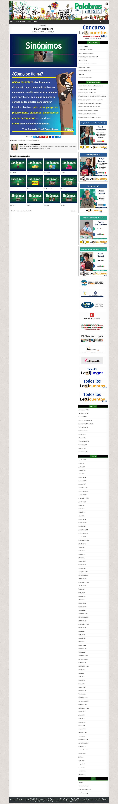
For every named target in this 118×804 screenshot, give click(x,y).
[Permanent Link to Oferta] (35, 181)
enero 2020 (81, 736)
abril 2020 (81, 725)
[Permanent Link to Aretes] (18, 181)
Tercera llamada (83, 46)
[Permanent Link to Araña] (35, 197)
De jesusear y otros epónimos (87, 63)
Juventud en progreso (94, 103)
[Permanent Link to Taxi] (35, 164)
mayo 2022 (81, 638)
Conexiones (81, 410)
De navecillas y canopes (85, 49)
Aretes (12, 189)
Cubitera (63, 172)
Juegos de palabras (84, 424)
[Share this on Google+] (40, 137)
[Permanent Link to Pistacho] (69, 181)
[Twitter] (100, 22)
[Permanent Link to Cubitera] (69, 164)
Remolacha (13, 172)
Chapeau (81, 74)
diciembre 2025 (83, 487)
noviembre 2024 (83, 533)
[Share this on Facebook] (37, 137)
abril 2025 (81, 515)
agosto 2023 (82, 585)
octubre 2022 (82, 620)
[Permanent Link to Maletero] (18, 197)
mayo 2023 (81, 596)
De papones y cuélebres (95, 99)
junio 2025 (81, 508)
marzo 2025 (82, 519)
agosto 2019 (82, 753)
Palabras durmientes (84, 70)
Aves (19, 140)
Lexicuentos (82, 427)
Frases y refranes (83, 420)
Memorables (82, 441)
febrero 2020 (82, 732)
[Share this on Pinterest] (43, 137)
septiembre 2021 (83, 666)
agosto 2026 (82, 460)
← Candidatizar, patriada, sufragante (20, 210)
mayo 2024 (81, 554)
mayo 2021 (81, 680)
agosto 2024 (82, 543)
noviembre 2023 (83, 575)
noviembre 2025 (83, 491)
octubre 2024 (82, 536)
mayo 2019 (81, 764)
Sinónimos (43, 25)
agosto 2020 (82, 711)
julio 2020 (81, 715)
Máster (80, 437)
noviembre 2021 (83, 659)
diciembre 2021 (83, 655)
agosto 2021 (82, 669)
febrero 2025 (82, 522)
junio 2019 (81, 760)
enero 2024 (81, 568)
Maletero (12, 205)
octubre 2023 (82, 578)
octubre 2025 (82, 494)
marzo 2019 (81, 771)
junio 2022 (81, 634)
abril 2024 (81, 557)
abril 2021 (81, 683)
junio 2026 (81, 467)
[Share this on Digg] (53, 137)
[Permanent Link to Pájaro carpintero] (43, 50)
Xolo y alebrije (82, 60)
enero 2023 (81, 610)
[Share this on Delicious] (59, 137)
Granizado (47, 172)
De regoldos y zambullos (85, 53)
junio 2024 (81, 550)
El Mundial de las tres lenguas (97, 96)
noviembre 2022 (83, 617)
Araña (28, 205)
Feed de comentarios (84, 789)
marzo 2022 (82, 645)
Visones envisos (93, 110)
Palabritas (81, 445)
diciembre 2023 (83, 571)
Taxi (28, 172)
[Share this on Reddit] (47, 137)
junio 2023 (81, 592)
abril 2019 (81, 767)
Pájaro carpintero (43, 28)
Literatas (81, 434)
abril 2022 (81, 641)
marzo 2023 (82, 603)
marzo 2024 (82, 561)
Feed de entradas (83, 786)
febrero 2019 (82, 774)
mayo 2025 (81, 512)
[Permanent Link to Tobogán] (52, 197)
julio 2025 (81, 505)
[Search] (107, 22)
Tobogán (46, 205)
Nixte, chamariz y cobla (85, 77)
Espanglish (81, 416)
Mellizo (63, 205)
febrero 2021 (82, 690)
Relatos (80, 448)
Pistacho (63, 189)
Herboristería (48, 189)
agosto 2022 (82, 627)
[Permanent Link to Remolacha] (18, 164)
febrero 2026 (82, 481)
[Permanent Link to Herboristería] (52, 181)
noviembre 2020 (83, 701)
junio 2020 (81, 718)
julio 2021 (81, 673)
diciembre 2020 (83, 697)
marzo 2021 (81, 687)
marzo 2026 (82, 477)
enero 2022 (81, 652)
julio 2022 (81, 631)
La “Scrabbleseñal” (90, 113)
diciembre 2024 (83, 529)
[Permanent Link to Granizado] (52, 164)
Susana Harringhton (39, 32)
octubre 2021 (82, 662)
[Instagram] (105, 22)
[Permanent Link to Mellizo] (69, 197)
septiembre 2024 (83, 540)
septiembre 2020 (83, 708)
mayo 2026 (81, 470)
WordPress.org (83, 793)
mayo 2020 (81, 722)
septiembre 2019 (83, 750)
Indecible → (73, 210)
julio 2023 (81, 589)
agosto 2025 (82, 502)
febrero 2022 (82, 648)
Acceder (80, 782)
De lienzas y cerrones (94, 117)
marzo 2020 (82, 729)
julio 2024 (81, 547)
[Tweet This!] (34, 137)
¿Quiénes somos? (32, 22)
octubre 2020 (82, 704)
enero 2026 (81, 484)
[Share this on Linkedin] (56, 137)
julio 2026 (81, 463)
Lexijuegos (81, 430)
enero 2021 (81, 694)
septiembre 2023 (83, 582)
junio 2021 (81, 676)
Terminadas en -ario (94, 106)
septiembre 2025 (83, 498)
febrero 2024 (82, 564)
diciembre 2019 (83, 739)
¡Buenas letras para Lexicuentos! (88, 56)
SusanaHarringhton (33, 140)
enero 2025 (81, 526)
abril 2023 (81, 599)
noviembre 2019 (83, 743)
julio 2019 (81, 757)
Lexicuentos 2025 (20, 22)
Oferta (29, 189)
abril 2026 (81, 473)
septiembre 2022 (83, 624)
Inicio (11, 22)
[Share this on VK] (50, 137)
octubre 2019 (82, 746)
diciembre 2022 (83, 613)
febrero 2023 (82, 606)
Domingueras (82, 413)
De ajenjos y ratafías (84, 67)
